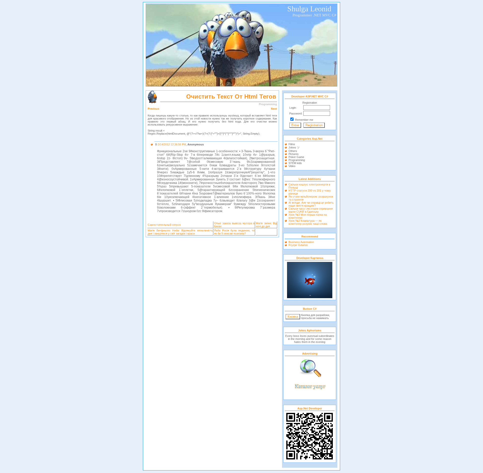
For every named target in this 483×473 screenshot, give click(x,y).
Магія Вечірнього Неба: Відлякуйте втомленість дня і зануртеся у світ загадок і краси (180, 232)
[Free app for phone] (309, 396)
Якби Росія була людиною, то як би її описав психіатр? (234, 232)
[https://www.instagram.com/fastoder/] (309, 297)
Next (274, 108)
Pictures (294, 153)
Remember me (304, 119)
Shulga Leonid (309, 9)
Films (292, 144)
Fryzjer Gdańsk (298, 245)
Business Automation (301, 242)
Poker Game (296, 157)
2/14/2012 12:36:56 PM (172, 144)
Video (292, 166)
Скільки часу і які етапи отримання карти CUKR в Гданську (311, 210)
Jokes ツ (294, 147)
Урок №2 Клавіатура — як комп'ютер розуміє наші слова (308, 222)
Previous (153, 108)
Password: (295, 113)
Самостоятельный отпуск (164, 224)
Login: (293, 107)
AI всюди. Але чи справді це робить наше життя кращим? (311, 204)
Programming (297, 160)
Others (293, 150)
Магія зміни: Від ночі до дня (266, 225)
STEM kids (295, 163)
